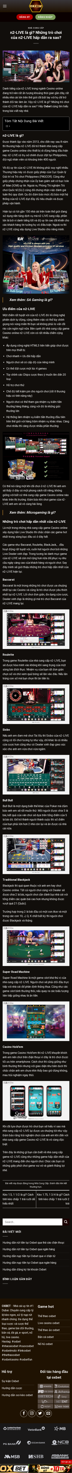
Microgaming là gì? (40, 512)
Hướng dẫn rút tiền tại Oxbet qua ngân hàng (29, 1249)
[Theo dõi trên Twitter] (40, 1413)
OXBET (6, 1306)
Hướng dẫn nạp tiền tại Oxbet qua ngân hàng (29, 1262)
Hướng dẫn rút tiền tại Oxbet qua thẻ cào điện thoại (33, 1242)
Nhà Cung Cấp (36, 28)
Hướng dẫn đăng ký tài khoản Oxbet (24, 1269)
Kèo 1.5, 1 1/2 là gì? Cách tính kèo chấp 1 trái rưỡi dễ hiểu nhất (19, 1199)
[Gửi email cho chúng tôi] (48, 1413)
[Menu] (5, 6)
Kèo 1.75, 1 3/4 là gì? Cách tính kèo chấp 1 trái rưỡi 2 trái (53, 1199)
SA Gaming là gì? (39, 300)
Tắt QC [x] (66, 1462)
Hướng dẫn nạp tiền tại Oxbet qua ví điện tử (29, 1256)
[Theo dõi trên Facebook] (24, 1413)
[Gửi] (65, 1222)
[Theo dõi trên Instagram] (32, 1413)
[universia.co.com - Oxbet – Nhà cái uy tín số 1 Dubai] (36, 6)
